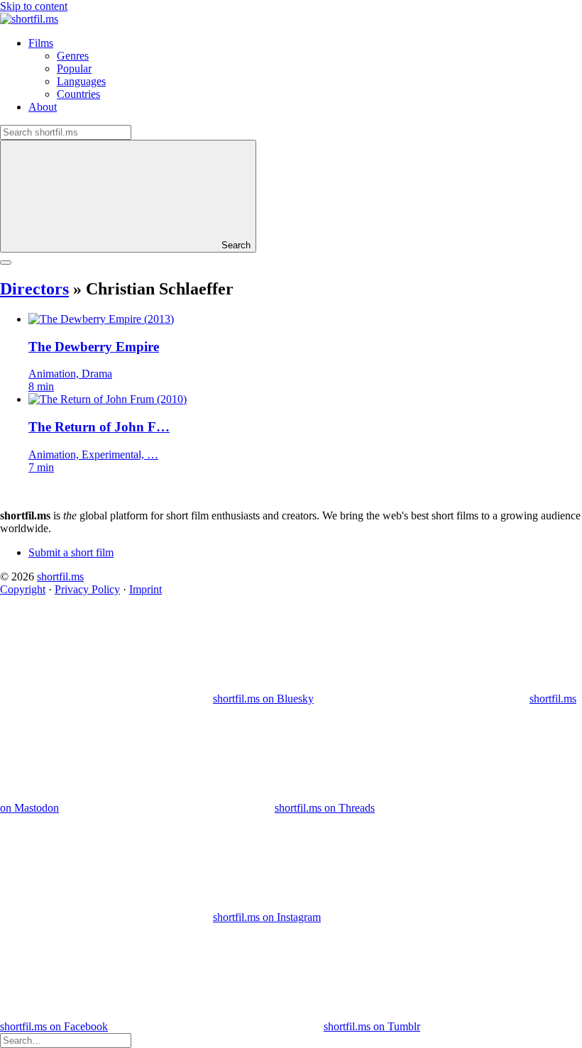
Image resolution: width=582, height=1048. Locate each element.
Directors (34, 289)
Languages (81, 81)
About (42, 107)
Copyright (22, 589)
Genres (73, 56)
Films (40, 43)
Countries (78, 94)
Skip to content (33, 6)
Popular (74, 68)
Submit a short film (71, 552)
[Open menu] (5, 262)
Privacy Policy (87, 589)
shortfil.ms (60, 576)
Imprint (145, 589)
